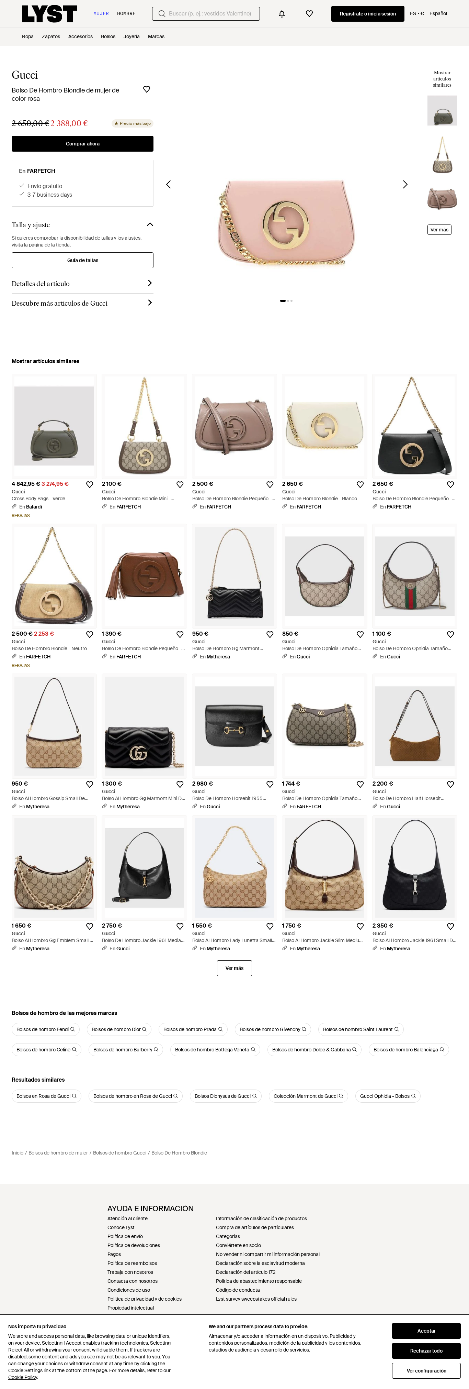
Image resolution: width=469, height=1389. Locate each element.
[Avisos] (282, 14)
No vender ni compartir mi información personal (268, 1254)
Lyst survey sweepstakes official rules (256, 1299)
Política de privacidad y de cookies (144, 1299)
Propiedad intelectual (130, 1308)
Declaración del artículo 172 (245, 1272)
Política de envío (125, 1236)
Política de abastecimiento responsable (259, 1281)
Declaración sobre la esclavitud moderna (260, 1263)
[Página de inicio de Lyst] (49, 14)
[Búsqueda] (162, 14)
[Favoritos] (309, 14)
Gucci (25, 74)
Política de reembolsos (132, 1263)
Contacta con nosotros (132, 1281)
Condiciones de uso (128, 1290)
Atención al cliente (127, 1218)
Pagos (114, 1254)
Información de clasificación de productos (261, 1218)
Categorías (228, 1236)
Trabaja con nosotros (130, 1272)
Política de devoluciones (133, 1245)
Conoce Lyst (121, 1227)
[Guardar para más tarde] (146, 89)
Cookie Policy (22, 1377)
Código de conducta (238, 1290)
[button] (287, 180)
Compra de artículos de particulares (255, 1227)
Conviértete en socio (238, 1245)
